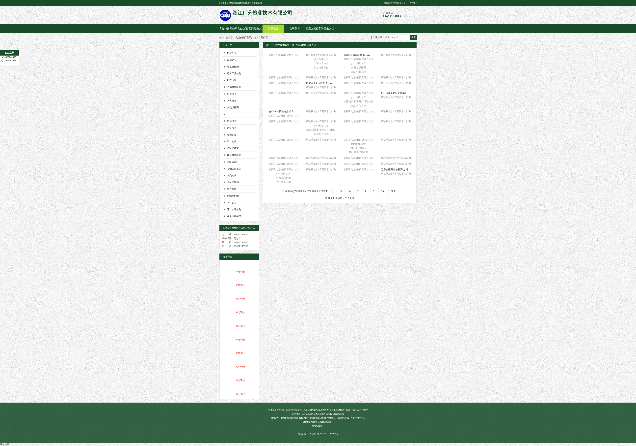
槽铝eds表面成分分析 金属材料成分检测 (283, 111)
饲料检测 (231, 141)
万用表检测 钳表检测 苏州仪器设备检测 (396, 169)
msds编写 (232, 161)
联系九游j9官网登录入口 (395, 3)
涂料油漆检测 (234, 209)
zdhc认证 (232, 60)
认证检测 (231, 128)
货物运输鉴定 (234, 168)
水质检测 (231, 94)
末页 (393, 191)
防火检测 (231, 100)
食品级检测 (233, 107)
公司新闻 (295, 28)
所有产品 (231, 53)
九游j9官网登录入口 (230, 28)
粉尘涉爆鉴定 (234, 216)
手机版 (378, 37)
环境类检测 (233, 66)
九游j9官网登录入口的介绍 (252, 28)
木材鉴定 (231, 202)
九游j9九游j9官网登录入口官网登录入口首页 (305, 191)
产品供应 (273, 28)
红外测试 (231, 189)
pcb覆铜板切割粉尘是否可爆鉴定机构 (245, 3)
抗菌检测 (231, 121)
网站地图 (4, 444)
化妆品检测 (233, 182)
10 (382, 191)
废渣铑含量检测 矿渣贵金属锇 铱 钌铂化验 (321, 83)
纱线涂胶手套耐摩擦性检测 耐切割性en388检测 (396, 93)
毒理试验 (231, 134)
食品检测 (231, 175)
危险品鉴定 (233, 148)
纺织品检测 (233, 195)
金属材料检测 (234, 87)
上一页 (338, 191)
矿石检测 (231, 80)
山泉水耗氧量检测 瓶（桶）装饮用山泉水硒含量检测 (358, 55)
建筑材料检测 (234, 155)
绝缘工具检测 (234, 73)
